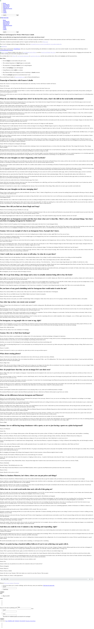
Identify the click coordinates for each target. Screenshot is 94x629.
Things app (45, 41)
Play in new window (8, 583)
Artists (4, 9)
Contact (5, 12)
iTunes (14, 56)
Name (19, 607)
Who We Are (6, 7)
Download (16, 583)
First (32, 608)
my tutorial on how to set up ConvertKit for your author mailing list (45, 44)
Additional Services (7, 8)
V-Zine (4, 11)
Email (4, 586)
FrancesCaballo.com (19, 77)
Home (4, 3)
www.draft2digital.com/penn (6, 50)
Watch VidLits (6, 6)
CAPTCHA (5, 589)
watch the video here (35, 56)
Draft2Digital (17, 48)
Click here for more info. (48, 585)
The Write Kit (6, 4)
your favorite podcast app (23, 56)
